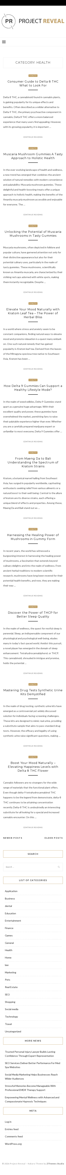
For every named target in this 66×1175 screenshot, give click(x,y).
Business (10, 898)
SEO (7, 994)
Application (11, 891)
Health (33, 76)
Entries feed (11, 1129)
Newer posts (12, 838)
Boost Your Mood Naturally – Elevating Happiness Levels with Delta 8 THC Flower (33, 766)
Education (10, 913)
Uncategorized (13, 1031)
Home (8, 957)
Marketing (10, 972)
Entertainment (13, 920)
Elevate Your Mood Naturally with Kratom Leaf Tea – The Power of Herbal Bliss (33, 313)
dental (8, 905)
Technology (11, 1016)
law (7, 964)
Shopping (10, 1001)
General (9, 942)
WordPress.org (13, 1143)
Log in (8, 1121)
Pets (7, 979)
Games (9, 935)
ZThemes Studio (55, 1163)
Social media (11, 1009)
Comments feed (14, 1136)
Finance (9, 928)
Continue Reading (33, 137)
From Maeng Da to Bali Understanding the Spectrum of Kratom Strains (33, 462)
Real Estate (11, 987)
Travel (8, 1023)
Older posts (53, 838)
